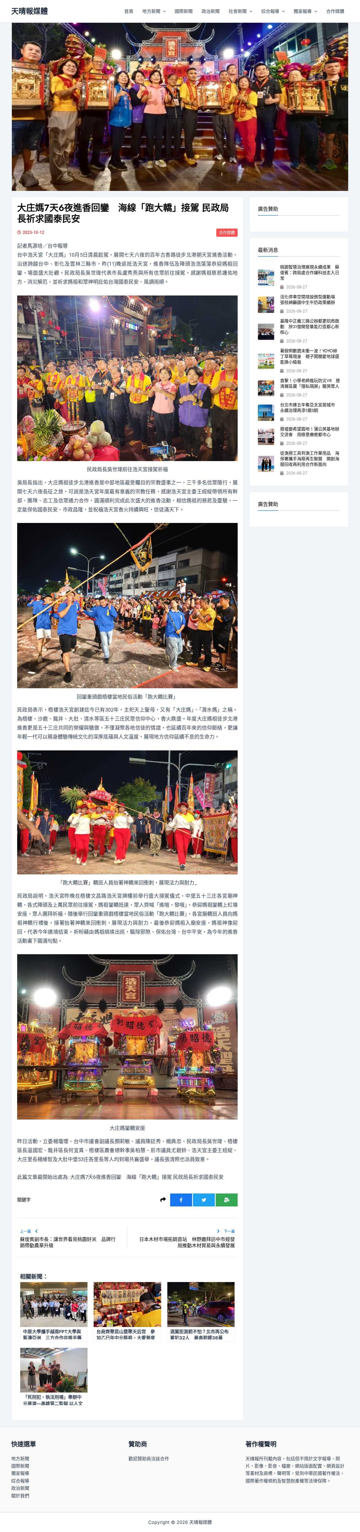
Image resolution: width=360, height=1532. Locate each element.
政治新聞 (211, 11)
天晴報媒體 (29, 11)
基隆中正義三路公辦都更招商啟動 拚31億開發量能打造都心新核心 (309, 326)
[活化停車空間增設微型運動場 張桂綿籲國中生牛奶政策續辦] (266, 305)
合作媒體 (335, 11)
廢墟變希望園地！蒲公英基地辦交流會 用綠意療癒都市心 (309, 432)
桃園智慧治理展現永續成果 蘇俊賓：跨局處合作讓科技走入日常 (309, 272)
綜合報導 (270, 11)
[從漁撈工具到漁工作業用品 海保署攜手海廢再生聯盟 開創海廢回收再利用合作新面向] (266, 464)
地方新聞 (151, 11)
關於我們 (20, 1496)
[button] (163, 11)
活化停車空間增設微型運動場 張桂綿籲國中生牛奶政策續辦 (309, 300)
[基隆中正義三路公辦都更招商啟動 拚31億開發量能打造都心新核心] (266, 332)
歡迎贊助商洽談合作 (149, 1458)
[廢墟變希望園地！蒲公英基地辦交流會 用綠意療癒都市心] (266, 437)
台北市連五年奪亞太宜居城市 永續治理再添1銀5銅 (309, 408)
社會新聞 (238, 11)
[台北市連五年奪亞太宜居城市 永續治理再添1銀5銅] (266, 413)
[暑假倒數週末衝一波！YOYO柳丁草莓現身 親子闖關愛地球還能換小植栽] (266, 361)
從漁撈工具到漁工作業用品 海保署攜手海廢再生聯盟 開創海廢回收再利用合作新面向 (309, 459)
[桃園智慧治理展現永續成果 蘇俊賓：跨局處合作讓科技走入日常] (266, 278)
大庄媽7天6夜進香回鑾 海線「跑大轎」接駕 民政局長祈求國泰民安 (147, 1177)
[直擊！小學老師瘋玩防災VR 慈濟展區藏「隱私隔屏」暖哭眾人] (266, 388)
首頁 (128, 11)
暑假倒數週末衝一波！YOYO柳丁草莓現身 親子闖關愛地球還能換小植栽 (309, 356)
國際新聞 (184, 11)
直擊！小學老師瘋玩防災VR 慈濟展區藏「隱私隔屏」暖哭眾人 (310, 383)
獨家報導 (303, 11)
